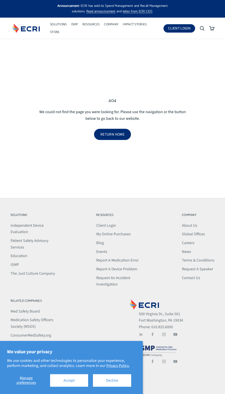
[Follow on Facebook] (152, 334)
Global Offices (193, 234)
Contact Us (191, 278)
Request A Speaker (197, 269)
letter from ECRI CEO (137, 11)
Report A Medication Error (117, 260)
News (186, 251)
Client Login (181, 29)
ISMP (74, 24)
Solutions (58, 24)
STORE (55, 32)
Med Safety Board (25, 311)
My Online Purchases (113, 234)
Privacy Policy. (117, 365)
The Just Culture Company (33, 273)
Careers (188, 243)
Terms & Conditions (198, 260)
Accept (69, 380)
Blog (100, 243)
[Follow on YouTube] (175, 334)
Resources (91, 24)
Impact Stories (135, 24)
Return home (112, 134)
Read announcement (101, 11)
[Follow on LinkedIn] (141, 334)
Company (111, 24)
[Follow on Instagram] (164, 334)
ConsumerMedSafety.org (31, 335)
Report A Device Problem (116, 269)
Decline (112, 380)
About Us (189, 225)
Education (19, 256)
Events (101, 251)
